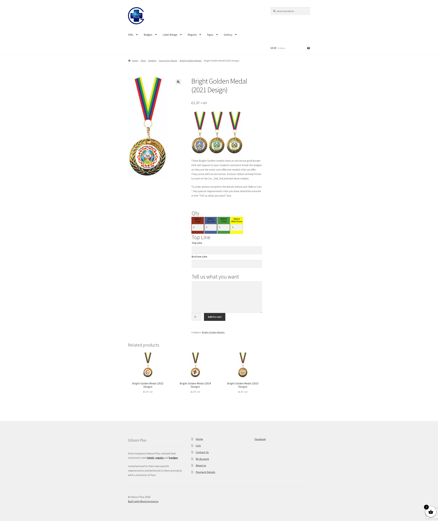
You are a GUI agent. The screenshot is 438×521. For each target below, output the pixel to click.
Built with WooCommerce (143, 501)
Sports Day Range (168, 60)
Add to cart (215, 316)
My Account (202, 459)
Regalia (192, 34)
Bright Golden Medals (191, 60)
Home (135, 60)
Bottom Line (199, 256)
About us (201, 465)
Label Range (170, 34)
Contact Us (202, 452)
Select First (197, 220)
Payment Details (205, 472)
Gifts (130, 34)
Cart (198, 445)
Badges (148, 34)
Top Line (197, 242)
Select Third (223, 220)
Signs (210, 34)
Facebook (260, 439)
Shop (143, 60)
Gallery (228, 34)
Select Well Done (236, 220)
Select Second (211, 220)
